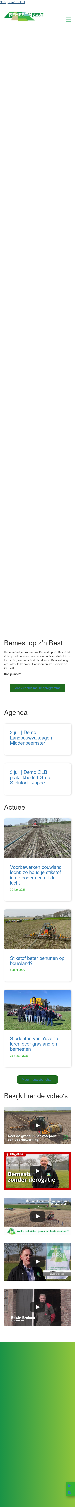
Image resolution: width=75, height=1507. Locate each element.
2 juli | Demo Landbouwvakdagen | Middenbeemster (32, 737)
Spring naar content (12, 2)
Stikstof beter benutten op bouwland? (37, 960)
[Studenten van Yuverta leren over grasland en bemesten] (37, 1010)
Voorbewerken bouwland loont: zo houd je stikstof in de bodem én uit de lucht (36, 874)
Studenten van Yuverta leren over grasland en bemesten (34, 1043)
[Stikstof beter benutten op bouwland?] (37, 929)
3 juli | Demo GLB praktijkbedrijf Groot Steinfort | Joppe (31, 777)
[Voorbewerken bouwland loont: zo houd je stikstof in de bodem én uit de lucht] (37, 838)
